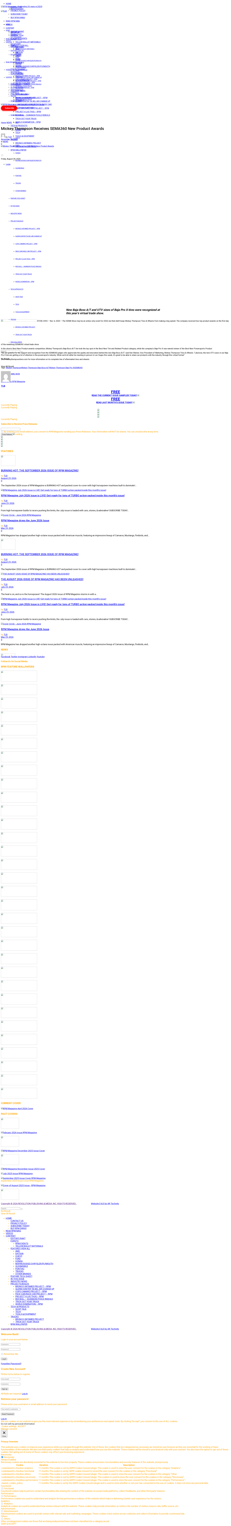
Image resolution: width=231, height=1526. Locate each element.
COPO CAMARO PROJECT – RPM (26, 244)
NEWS (9, 122)
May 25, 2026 (7, 528)
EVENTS (13, 92)
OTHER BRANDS (20, 191)
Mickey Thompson (13, 368)
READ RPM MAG (13, 21)
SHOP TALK (19, 297)
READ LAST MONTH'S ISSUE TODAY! (114, 402)
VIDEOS (8, 40)
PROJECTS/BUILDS (17, 221)
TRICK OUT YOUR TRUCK (25, 119)
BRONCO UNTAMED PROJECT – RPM (27, 228)
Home (3, 122)
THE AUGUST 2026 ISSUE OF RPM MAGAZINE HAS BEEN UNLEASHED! (42, 579)
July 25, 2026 (7, 587)
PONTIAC (18, 175)
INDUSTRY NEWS (16, 213)
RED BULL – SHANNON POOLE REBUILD (32, 115)
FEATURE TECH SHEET (18, 198)
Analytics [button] (5, 1501)
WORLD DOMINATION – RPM (28, 122)
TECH (17, 304)
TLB (10, 137)
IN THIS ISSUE (15, 206)
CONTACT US (15, 32)
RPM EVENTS (19, 47)
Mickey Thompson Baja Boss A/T (35, 368)
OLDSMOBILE (19, 168)
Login (8, 164)
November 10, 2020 (9, 139)
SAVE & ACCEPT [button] (8, 1524)
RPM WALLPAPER (16, 101)
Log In (25, 1393)
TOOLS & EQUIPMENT (24, 136)
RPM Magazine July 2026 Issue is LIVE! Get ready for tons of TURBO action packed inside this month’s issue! (63, 495)
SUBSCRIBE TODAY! (19, 14)
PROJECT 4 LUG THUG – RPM (28, 112)
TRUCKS (18, 183)
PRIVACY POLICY (18, 10)
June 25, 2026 (7, 503)
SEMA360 (78, 368)
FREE (115, 392)
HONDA (17, 153)
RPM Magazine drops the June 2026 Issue (25, 520)
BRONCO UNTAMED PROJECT (28, 143)
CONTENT (10, 28)
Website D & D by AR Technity (105, 1203)
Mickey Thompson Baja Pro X (61, 368)
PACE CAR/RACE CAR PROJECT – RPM (28, 251)
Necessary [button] (6, 1454)
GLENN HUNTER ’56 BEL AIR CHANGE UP (32, 101)
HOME (8, 4)
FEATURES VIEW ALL (17, 115)
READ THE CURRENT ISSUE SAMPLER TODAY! (114, 395)
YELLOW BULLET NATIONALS (28, 42)
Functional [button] (6, 1486)
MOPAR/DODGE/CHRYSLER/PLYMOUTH (32, 66)
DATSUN (18, 54)
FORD (17, 57)
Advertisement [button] (8, 1508)
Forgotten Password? (11, 1363)
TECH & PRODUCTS (19, 125)
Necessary (9, 1457)
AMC (17, 123)
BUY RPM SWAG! (18, 17)
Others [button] (4, 1516)
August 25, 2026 (8, 478)
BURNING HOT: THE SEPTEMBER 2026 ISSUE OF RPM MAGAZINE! (40, 470)
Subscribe (9, 108)
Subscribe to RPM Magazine (13, 381)
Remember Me (11, 1354)
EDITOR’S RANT (16, 44)
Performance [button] (7, 1493)
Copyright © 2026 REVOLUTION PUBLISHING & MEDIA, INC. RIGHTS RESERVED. (39, 1203)
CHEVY (17, 138)
